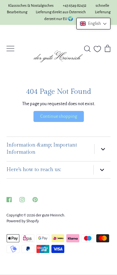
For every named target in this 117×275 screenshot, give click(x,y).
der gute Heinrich (50, 215)
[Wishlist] (97, 49)
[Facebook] (9, 199)
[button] (93, 23)
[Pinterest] (35, 199)
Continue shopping (58, 116)
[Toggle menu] (10, 48)
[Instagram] (22, 199)
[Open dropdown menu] (102, 149)
